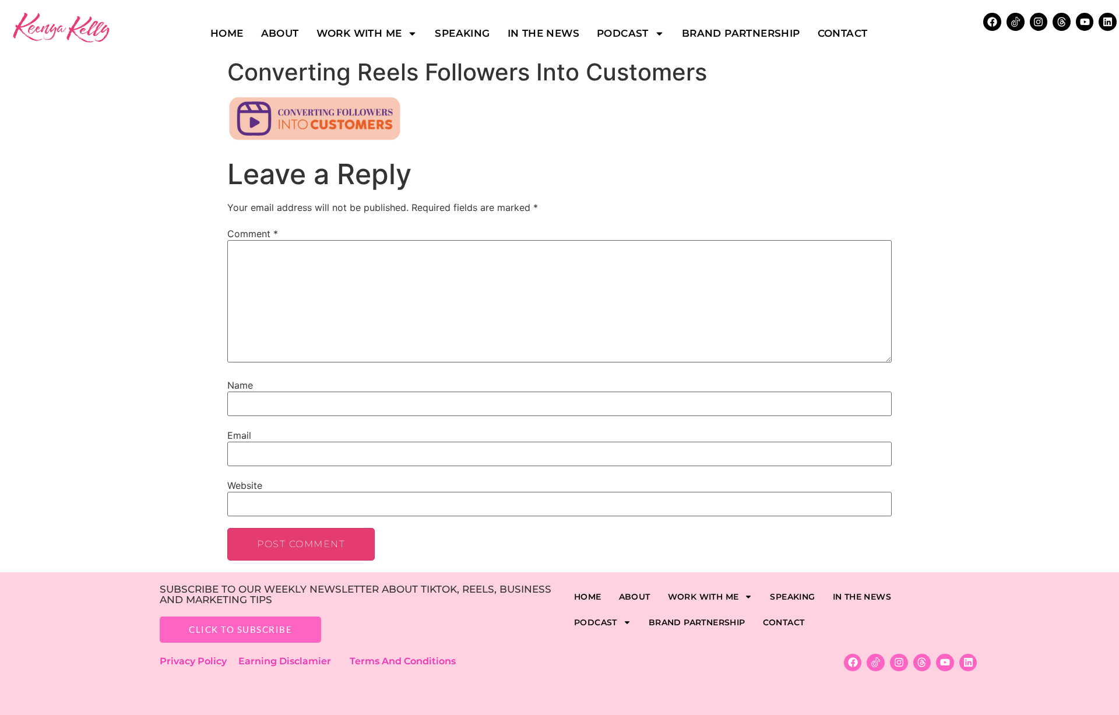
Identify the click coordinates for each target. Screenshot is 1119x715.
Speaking (462, 33)
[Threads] (1062, 22)
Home (227, 33)
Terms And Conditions (403, 661)
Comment (252, 233)
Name (240, 385)
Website (244, 485)
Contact (843, 33)
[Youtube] (1085, 22)
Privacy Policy (199, 661)
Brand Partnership (741, 33)
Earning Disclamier (292, 661)
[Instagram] (1039, 22)
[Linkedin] (1108, 22)
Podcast (623, 33)
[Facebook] (992, 22)
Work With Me (359, 33)
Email (239, 435)
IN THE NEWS (543, 33)
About (280, 33)
